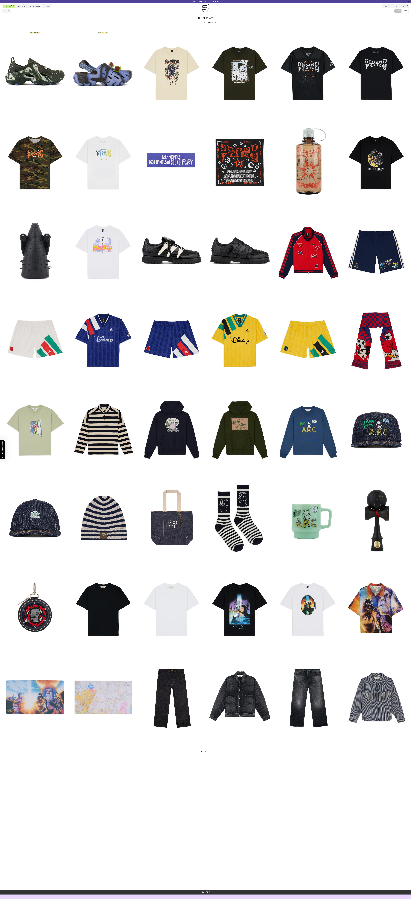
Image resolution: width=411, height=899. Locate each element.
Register (395, 6)
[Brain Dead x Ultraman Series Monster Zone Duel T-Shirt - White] (103, 250)
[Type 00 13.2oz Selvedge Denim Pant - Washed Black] (308, 697)
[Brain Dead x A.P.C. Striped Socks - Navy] (239, 518)
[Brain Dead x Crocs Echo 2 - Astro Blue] (103, 72)
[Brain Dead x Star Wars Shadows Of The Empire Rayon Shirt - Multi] (376, 608)
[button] (2, 449)
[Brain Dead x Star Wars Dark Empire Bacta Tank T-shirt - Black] (239, 608)
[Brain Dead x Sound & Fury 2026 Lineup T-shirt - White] (103, 161)
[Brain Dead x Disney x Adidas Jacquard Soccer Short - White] (35, 340)
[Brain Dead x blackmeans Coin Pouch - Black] (35, 608)
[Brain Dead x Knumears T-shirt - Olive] (239, 72)
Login (386, 6)
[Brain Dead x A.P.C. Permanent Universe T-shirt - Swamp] (35, 429)
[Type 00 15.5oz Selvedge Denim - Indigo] (171, 697)
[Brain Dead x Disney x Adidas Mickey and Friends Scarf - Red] (376, 340)
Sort (405, 11)
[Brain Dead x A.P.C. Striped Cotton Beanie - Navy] (103, 518)
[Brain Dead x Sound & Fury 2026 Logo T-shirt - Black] (376, 72)
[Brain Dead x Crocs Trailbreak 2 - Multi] (35, 72)
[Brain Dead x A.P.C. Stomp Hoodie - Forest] (239, 429)
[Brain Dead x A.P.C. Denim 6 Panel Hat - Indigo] (35, 518)
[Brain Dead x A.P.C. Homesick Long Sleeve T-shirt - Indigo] (308, 429)
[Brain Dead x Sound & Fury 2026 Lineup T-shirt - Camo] (35, 161)
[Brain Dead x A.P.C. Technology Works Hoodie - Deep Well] (171, 429)
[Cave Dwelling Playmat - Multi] (103, 697)
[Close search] (50, 6)
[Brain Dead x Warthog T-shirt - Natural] (171, 72)
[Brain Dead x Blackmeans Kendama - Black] (376, 518)
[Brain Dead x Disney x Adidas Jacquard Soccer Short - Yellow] (308, 340)
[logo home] (205, 8)
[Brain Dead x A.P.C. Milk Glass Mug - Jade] (308, 518)
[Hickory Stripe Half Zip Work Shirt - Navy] (376, 697)
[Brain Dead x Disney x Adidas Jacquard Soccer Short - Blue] (171, 340)
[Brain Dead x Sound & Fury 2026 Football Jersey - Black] (308, 72)
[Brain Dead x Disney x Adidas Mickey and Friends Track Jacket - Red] (308, 250)
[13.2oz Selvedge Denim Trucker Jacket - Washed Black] (239, 697)
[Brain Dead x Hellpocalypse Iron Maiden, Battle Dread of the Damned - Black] (35, 250)
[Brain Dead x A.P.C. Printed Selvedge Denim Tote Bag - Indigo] (171, 518)
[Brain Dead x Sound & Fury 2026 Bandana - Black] (239, 161)
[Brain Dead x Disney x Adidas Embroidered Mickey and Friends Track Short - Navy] (376, 250)
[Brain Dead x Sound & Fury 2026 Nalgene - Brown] (308, 161)
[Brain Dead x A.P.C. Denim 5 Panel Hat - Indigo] (376, 429)
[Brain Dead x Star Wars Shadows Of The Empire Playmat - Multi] (35, 697)
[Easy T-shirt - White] (171, 608)
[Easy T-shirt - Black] (103, 608)
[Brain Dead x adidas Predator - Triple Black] (239, 250)
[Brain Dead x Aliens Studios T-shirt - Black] (376, 161)
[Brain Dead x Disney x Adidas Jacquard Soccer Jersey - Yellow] (239, 340)
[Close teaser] (5, 440)
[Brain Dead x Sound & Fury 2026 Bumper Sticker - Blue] (171, 161)
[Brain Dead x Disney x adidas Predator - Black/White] (171, 250)
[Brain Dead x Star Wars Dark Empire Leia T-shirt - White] (308, 608)
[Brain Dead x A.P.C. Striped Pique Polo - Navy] (103, 429)
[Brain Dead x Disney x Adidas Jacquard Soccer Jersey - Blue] (103, 340)
